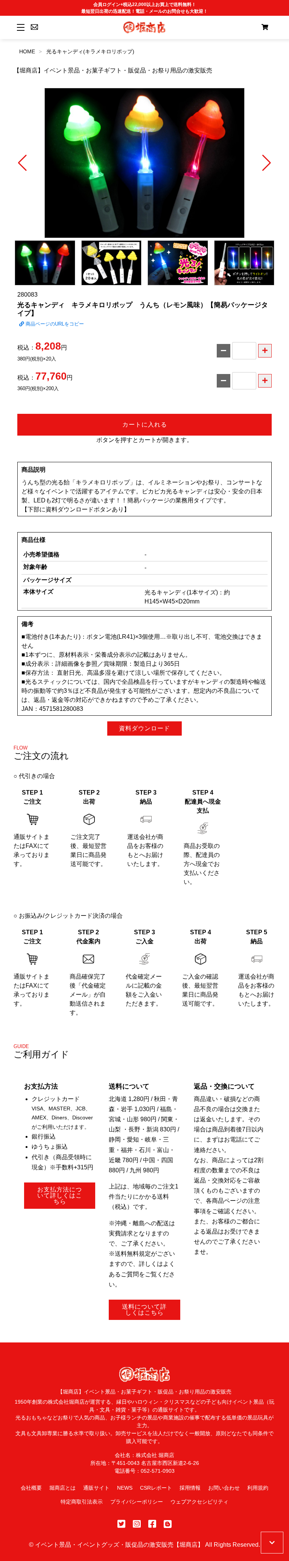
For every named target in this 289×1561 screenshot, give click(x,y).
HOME (27, 51)
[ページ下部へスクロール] (272, 1542)
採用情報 (190, 1488)
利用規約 (257, 1488)
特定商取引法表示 (82, 1502)
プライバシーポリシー (136, 1502)
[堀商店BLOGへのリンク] (168, 1524)
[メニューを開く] (19, 27)
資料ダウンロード (144, 728)
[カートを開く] (265, 27)
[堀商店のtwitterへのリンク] (121, 1524)
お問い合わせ (224, 1488)
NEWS (124, 1488)
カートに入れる (144, 424)
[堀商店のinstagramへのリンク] (137, 1524)
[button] (22, 163)
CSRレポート (156, 1488)
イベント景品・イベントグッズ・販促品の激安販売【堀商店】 (119, 1544)
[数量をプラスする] (265, 350)
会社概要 (31, 1488)
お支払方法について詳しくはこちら (59, 1195)
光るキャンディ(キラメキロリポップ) (90, 51)
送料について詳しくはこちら (144, 1309)
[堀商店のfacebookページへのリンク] (152, 1524)
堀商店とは (62, 1488)
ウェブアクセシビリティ (199, 1502)
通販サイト (96, 1488)
